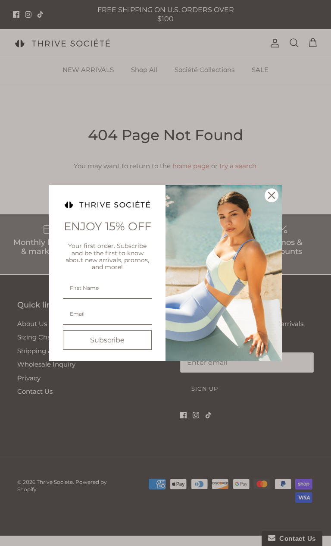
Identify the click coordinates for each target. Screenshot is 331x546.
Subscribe (107, 340)
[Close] (271, 195)
